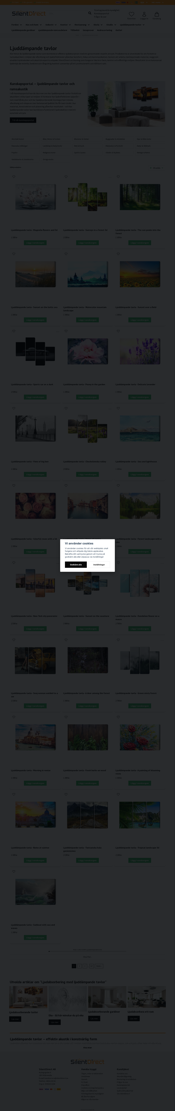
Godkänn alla (76, 565)
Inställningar (99, 565)
